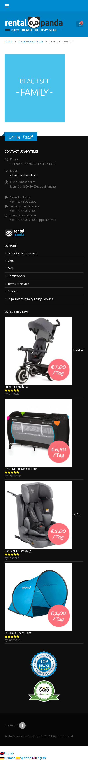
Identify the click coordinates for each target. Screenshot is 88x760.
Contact (13, 291)
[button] (8, 6)
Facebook (22, 725)
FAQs (11, 268)
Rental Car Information (22, 253)
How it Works (16, 276)
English (9, 753)
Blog (11, 261)
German (10, 758)
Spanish (26, 758)
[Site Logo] (34, 24)
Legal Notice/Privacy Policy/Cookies (30, 299)
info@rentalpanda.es (23, 175)
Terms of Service (18, 284)
